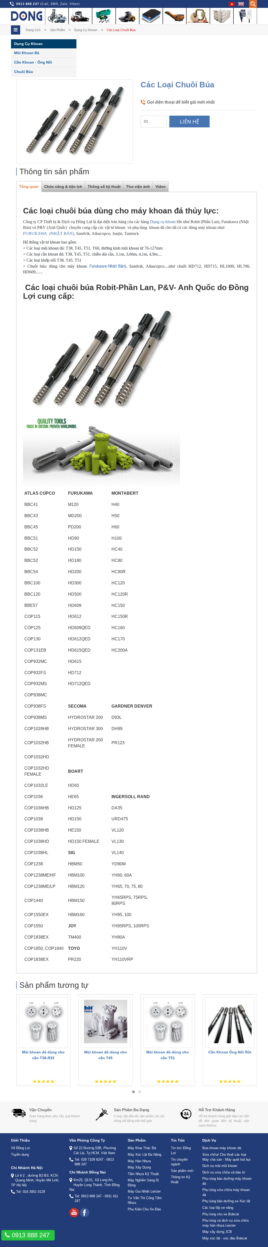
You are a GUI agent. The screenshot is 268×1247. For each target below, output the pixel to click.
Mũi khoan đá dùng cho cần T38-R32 (43, 1055)
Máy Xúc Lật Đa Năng (144, 1154)
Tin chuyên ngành (179, 1162)
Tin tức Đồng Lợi (181, 1150)
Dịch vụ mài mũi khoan (219, 1166)
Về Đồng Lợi (20, 1148)
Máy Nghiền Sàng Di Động (143, 1182)
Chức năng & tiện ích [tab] (63, 186)
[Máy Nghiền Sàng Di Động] (174, 16)
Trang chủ (33, 30)
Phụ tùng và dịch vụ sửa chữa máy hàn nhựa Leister (225, 1222)
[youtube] (74, 1212)
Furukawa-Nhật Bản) (107, 266)
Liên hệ (189, 121)
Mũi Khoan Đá (26, 53)
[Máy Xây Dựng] (127, 16)
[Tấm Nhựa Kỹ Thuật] (151, 16)
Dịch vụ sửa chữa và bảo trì (223, 1172)
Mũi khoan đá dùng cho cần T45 (105, 1055)
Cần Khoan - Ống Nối (33, 62)
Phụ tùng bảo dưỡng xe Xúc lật (226, 1201)
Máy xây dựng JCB (217, 1232)
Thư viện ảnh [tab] (138, 186)
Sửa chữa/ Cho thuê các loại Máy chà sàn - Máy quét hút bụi (226, 1157)
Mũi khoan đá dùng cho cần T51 (167, 1055)
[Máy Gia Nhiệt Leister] (198, 16)
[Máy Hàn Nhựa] (104, 16)
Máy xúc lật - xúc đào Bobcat (224, 1238)
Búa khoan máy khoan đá (221, 1148)
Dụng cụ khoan (163, 221)
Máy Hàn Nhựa (139, 1161)
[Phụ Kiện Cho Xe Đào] (245, 16)
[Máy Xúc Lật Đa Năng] (80, 16)
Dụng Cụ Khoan (85, 30)
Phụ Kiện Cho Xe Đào (144, 1209)
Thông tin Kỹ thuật (180, 1179)
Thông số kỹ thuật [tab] (104, 186)
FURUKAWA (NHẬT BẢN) (48, 233)
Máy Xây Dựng (139, 1167)
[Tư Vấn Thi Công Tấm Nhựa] (221, 16)
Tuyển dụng (20, 1154)
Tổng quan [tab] (29, 186)
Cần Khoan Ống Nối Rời (229, 1052)
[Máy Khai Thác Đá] (57, 16)
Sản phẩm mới (182, 1171)
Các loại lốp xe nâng (217, 1208)
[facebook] (84, 1212)
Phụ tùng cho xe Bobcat (220, 1214)
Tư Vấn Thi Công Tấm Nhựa (145, 1200)
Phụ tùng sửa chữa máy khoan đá (226, 1192)
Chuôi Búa (23, 72)
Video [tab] (160, 186)
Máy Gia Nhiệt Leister (144, 1191)
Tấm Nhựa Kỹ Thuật (143, 1174)
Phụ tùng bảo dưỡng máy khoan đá (227, 1181)
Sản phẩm (57, 30)
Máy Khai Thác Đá (142, 1148)
